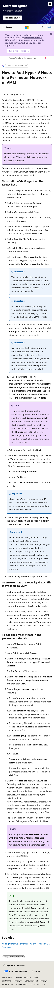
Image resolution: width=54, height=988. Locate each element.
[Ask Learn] (45, 58)
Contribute (6, 981)
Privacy (17, 981)
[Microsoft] (27, 27)
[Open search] (42, 27)
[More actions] (50, 58)
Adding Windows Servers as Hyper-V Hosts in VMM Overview (23, 58)
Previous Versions (23, 977)
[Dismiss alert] (50, 4)
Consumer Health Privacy (35, 981)
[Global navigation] (2, 27)
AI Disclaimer (7, 977)
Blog (36, 977)
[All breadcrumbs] (4, 58)
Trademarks (21, 984)
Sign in (49, 27)
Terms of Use (7, 984)
